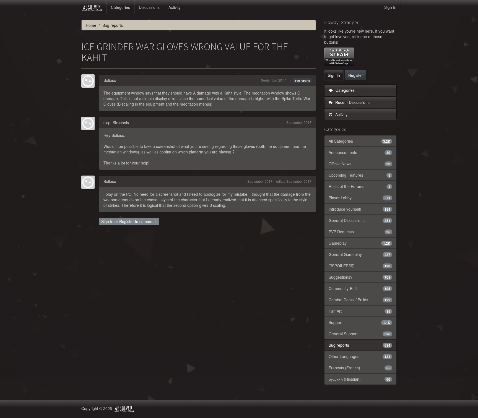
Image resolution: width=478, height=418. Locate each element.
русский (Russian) (360, 379)
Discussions (149, 7)
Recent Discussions (352, 102)
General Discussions (360, 220)
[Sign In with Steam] (339, 57)
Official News (360, 163)
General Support (360, 333)
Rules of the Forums (360, 186)
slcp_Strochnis (116, 122)
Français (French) (360, 367)
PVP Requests (360, 231)
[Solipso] (89, 81)
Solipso (109, 80)
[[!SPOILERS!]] (360, 265)
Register (126, 221)
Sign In (390, 7)
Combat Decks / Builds (360, 299)
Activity (174, 7)
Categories (120, 7)
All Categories (360, 141)
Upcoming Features (360, 175)
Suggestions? (360, 277)
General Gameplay (360, 254)
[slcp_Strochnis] (89, 123)
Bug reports (302, 80)
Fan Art (360, 311)
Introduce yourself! (360, 209)
